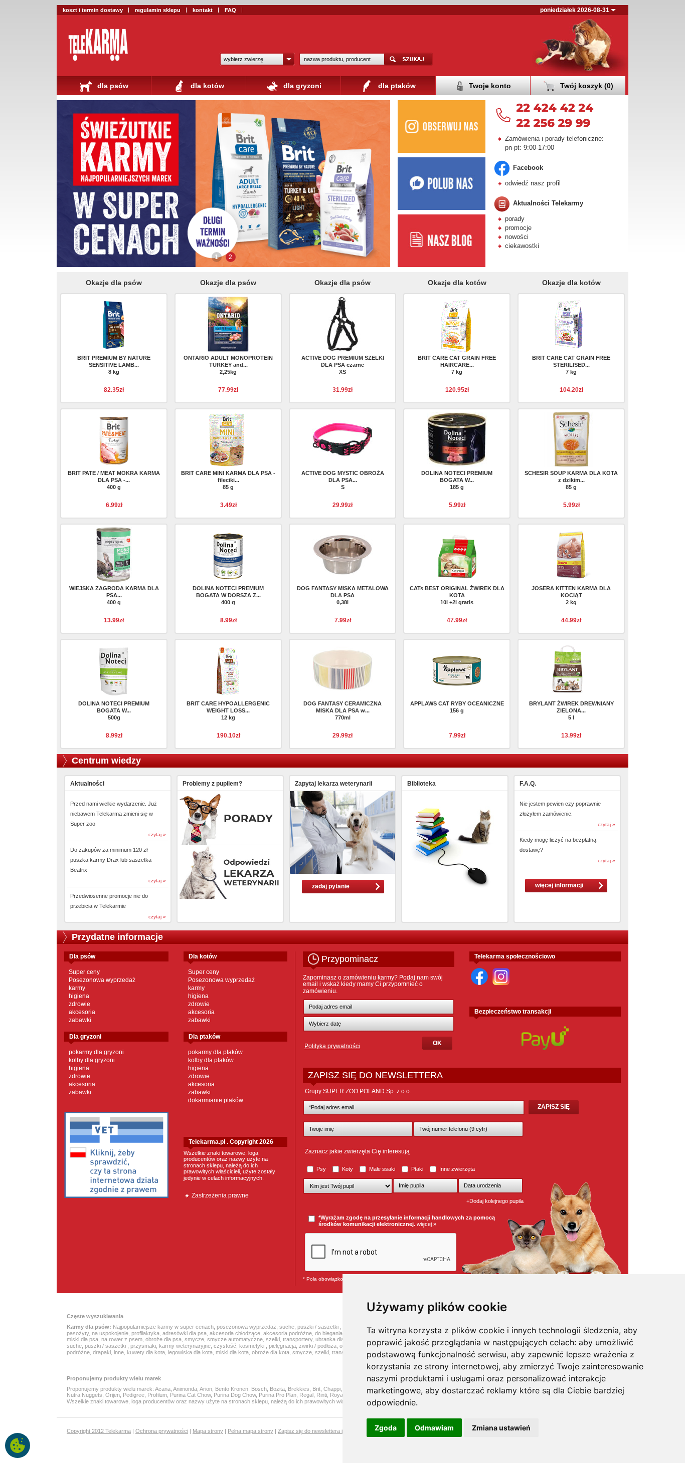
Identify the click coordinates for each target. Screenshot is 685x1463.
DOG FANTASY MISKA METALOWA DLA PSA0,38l (343, 595)
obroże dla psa (163, 1339)
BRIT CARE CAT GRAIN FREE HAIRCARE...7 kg (457, 365)
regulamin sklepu (158, 10)
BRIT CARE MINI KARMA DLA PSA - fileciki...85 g (228, 480)
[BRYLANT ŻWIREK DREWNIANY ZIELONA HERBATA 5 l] (571, 669)
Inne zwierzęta (456, 1169)
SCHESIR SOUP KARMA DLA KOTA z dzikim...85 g (571, 480)
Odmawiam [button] (434, 1427)
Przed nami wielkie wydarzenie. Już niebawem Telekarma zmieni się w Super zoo (113, 814)
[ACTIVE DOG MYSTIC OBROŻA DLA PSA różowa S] (342, 438)
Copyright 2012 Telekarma (99, 1431)
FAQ (230, 10)
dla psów (111, 86)
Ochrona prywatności (161, 1431)
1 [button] (216, 257)
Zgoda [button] (386, 1427)
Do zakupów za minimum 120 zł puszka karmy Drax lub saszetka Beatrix (110, 860)
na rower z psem (121, 1339)
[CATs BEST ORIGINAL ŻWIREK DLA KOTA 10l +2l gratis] (457, 554)
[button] (257, 59)
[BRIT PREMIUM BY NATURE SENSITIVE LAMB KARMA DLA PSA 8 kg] (114, 323)
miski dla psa (82, 1339)
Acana (162, 1389)
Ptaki (417, 1169)
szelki (273, 1339)
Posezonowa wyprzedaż (102, 980)
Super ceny (84, 972)
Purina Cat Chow (190, 1395)
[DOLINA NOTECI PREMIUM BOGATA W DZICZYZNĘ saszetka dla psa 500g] (114, 669)
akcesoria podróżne (287, 1333)
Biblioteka (421, 783)
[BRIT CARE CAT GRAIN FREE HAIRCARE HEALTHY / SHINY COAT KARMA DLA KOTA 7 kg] (456, 326)
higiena (79, 996)
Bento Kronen (231, 1389)
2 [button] (230, 257)
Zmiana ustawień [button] (501, 1427)
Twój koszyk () (585, 86)
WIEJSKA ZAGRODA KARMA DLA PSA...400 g (114, 595)
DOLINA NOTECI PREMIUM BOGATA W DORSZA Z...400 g (228, 595)
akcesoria (82, 1012)
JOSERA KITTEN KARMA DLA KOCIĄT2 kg (571, 595)
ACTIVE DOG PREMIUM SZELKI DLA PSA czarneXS (342, 365)
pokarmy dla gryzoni (96, 1052)
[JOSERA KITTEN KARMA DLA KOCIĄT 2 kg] (571, 554)
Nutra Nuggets (84, 1395)
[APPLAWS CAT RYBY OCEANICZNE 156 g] (457, 669)
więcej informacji (559, 885)
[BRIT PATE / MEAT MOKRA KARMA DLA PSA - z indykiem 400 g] (114, 438)
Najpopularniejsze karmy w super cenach (163, 1327)
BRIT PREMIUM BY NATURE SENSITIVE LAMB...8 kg (113, 365)
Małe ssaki (382, 1169)
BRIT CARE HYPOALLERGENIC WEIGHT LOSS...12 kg (228, 710)
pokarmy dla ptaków (215, 1052)
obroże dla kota (270, 1352)
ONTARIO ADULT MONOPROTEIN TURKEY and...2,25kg (228, 365)
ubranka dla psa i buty (342, 1339)
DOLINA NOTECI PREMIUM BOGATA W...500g (113, 710)
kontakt (203, 10)
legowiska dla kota (190, 1352)
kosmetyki (252, 1346)
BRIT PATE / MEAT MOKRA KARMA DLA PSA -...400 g (114, 480)
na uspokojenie (110, 1333)
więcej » (426, 1224)
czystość (225, 1346)
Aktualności (87, 783)
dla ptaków (396, 86)
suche (286, 1327)
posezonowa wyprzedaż (246, 1327)
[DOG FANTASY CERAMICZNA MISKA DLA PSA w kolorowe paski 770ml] (342, 669)
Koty (347, 1169)
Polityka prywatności (332, 1046)
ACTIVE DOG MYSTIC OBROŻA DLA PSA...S (342, 480)
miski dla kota (232, 1352)
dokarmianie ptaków (215, 1100)
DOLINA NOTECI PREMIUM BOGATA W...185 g (456, 480)
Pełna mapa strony (250, 1431)
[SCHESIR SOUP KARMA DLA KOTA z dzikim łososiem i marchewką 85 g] (571, 438)
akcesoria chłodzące (235, 1333)
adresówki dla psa (184, 1333)
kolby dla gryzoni (92, 1060)
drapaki (102, 1352)
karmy (77, 988)
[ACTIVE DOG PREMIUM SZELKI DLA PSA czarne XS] (342, 323)
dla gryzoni (301, 86)
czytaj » (157, 834)
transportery (297, 1339)
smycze (194, 1339)
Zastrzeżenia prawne (220, 1195)
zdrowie (79, 1004)
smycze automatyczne (235, 1339)
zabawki (80, 1020)
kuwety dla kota (146, 1352)
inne (119, 1352)
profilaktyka (145, 1333)
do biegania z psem (338, 1333)
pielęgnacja (282, 1346)
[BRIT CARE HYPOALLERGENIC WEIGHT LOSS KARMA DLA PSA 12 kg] (228, 669)
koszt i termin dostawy (93, 10)
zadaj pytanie (331, 886)
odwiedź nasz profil (533, 183)
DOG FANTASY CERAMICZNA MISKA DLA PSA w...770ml (342, 710)
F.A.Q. (528, 783)
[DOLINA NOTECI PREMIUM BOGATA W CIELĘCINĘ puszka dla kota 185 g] (457, 438)
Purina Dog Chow (235, 1395)
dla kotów (206, 86)
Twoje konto (489, 86)
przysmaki (143, 1346)
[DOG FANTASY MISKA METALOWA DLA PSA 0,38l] (342, 554)
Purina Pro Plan (277, 1395)
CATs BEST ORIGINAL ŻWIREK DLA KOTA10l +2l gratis (457, 595)
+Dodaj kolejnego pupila (495, 1201)
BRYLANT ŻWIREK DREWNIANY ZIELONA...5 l (571, 710)
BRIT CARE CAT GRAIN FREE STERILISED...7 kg (571, 365)
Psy (321, 1169)
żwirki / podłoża (317, 1346)
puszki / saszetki (318, 1327)
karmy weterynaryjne (185, 1346)
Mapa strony (208, 1431)
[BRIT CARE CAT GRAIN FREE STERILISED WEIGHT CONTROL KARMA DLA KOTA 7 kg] (571, 323)
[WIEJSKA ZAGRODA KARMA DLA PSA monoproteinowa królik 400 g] (114, 554)
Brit (316, 1389)
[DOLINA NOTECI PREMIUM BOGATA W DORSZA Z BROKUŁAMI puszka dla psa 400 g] (228, 554)
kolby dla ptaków (211, 1060)
